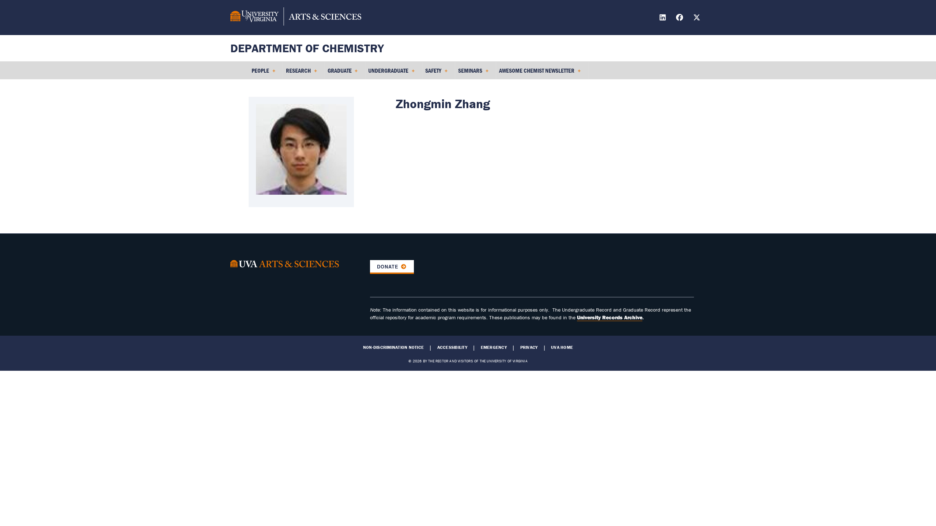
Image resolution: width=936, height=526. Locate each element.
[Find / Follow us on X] (697, 18)
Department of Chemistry (307, 48)
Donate (388, 266)
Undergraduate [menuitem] (386, 73)
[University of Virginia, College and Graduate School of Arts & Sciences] (295, 17)
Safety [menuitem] (431, 73)
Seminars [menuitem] (468, 73)
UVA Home (562, 347)
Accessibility (452, 347)
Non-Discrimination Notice (393, 347)
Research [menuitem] (297, 73)
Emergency (494, 347)
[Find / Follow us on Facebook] (680, 18)
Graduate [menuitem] (338, 73)
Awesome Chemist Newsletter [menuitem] (535, 73)
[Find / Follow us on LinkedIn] (664, 18)
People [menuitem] (259, 73)
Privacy (529, 347)
